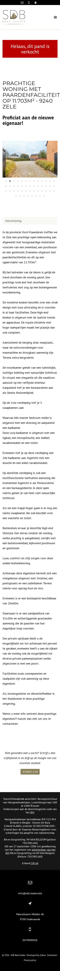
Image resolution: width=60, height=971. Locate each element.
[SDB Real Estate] (13, 17)
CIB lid (34, 863)
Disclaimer (52, 955)
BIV (32, 812)
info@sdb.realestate (30, 893)
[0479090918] (29, 2)
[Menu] (53, 17)
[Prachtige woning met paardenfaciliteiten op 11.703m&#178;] (30, 159)
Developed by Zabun (36, 955)
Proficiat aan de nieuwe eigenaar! (28, 120)
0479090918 (30, 940)
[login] (35, 2)
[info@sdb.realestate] (23, 2)
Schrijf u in (30, 771)
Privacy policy (30, 960)
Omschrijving (13, 221)
